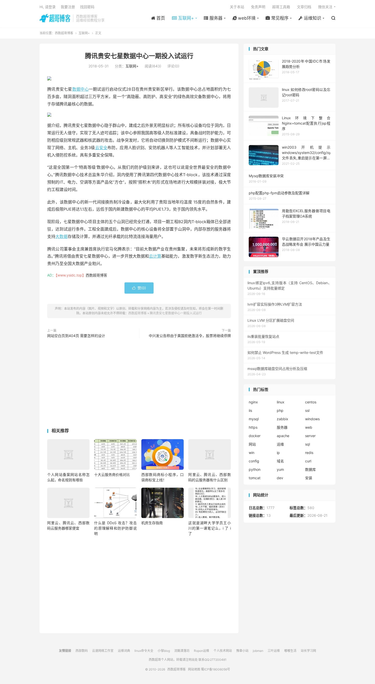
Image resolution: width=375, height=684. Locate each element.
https (253, 427)
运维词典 (124, 651)
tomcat (254, 478)
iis (250, 410)
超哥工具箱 (281, 7)
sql (307, 444)
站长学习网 (308, 651)
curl (308, 461)
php (280, 410)
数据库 (310, 469)
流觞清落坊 (182, 651)
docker (254, 436)
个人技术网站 (223, 651)
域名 (280, 461)
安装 (308, 478)
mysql (254, 419)
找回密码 (87, 7)
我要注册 (68, 7)
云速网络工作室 (103, 651)
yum (280, 469)
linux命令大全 (143, 651)
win (251, 452)
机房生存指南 (152, 523)
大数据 (61, 236)
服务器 (282, 427)
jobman (258, 651)
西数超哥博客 (55, 18)
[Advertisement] (139, 384)
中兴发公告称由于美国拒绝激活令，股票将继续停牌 (190, 335)
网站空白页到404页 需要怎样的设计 (76, 335)
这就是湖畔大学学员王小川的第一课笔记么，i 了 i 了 (209, 528)
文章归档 (304, 7)
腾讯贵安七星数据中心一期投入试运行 (139, 56)
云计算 (155, 256)
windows (312, 419)
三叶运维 (274, 651)
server (310, 436)
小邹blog (164, 651)
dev (280, 478)
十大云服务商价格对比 (112, 474)
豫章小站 (242, 651)
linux (280, 402)
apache (283, 436)
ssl (307, 410)
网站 (252, 444)
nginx (253, 402)
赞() (139, 288)
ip (278, 452)
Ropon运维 (201, 651)
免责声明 (258, 7)
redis (309, 452)
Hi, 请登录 (48, 7)
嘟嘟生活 (290, 651)
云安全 (101, 147)
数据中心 (80, 89)
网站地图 (194, 669)
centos (310, 402)
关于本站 (237, 7)
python (254, 469)
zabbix (282, 419)
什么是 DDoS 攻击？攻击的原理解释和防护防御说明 (115, 528)
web (308, 427)
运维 (280, 444)
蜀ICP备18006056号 (215, 669)
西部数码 (82, 651)
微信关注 (325, 7)
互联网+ (84, 33)
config (254, 461)
